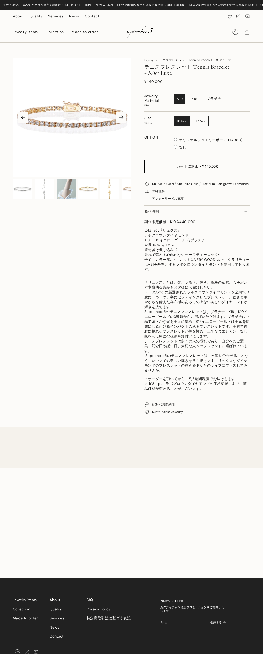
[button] (25, 32)
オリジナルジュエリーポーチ (210, 139)
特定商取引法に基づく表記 (109, 618)
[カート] (247, 32)
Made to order (25, 618)
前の (23, 117)
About (18, 16)
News (74, 16)
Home (148, 60)
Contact (92, 16)
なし (182, 147)
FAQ (90, 599)
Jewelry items (25, 599)
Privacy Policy (99, 609)
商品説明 (151, 211)
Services (55, 16)
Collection (21, 609)
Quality (36, 16)
